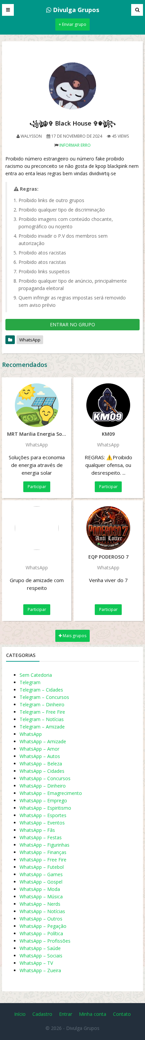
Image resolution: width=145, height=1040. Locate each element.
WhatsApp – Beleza (41, 763)
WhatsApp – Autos (40, 756)
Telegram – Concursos (44, 697)
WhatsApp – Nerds (40, 904)
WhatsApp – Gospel (41, 882)
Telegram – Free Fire (42, 712)
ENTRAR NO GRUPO (72, 324)
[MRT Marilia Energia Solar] (36, 405)
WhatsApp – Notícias (42, 911)
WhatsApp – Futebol (42, 867)
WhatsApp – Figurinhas (44, 845)
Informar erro (75, 145)
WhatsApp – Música (41, 896)
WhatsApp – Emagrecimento (51, 793)
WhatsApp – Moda (40, 889)
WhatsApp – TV (36, 963)
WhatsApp (29, 340)
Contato (122, 1014)
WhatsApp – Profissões (45, 941)
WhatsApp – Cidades (42, 771)
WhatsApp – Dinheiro (43, 786)
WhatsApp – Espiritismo (45, 808)
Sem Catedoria (36, 675)
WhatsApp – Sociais (41, 955)
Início (20, 1014)
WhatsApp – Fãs (37, 830)
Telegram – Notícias (42, 719)
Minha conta (92, 1014)
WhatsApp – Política (41, 933)
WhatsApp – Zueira (40, 970)
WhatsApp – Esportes (43, 815)
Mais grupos (74, 636)
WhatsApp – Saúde (40, 948)
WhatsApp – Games (41, 874)
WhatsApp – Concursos (45, 778)
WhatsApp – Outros (41, 918)
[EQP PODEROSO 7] (108, 528)
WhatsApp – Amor (39, 749)
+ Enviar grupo (72, 24)
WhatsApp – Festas (41, 837)
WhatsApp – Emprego (43, 800)
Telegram (30, 682)
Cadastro (42, 1014)
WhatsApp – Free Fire (43, 859)
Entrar (65, 1014)
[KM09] (108, 405)
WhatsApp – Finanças (43, 852)
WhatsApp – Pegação (43, 926)
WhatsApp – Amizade (43, 741)
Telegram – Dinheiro (42, 704)
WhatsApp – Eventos (42, 822)
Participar (37, 486)
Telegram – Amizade (42, 726)
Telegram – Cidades (41, 690)
